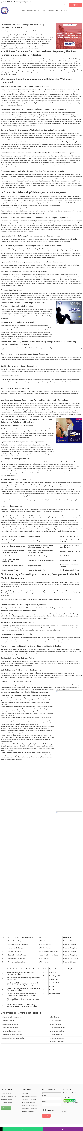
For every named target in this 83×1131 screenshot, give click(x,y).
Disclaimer (63, 10)
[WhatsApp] (23, 1129)
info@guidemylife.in (6, 1100)
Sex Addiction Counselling (29, 1096)
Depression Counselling (29, 1099)
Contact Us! (67, 599)
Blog (57, 10)
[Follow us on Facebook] (63, 1092)
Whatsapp (7, 1108)
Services (29, 10)
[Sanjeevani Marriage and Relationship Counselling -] (5, 10)
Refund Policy (78, 1127)
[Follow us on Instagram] (69, 1092)
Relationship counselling (29, 1102)
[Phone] (63, 1129)
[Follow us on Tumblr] (75, 1092)
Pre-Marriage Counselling (29, 1108)
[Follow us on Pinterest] (66, 1092)
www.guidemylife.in (6, 1103)
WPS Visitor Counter (73, 1102)
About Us (36, 10)
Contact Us (51, 10)
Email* (44, 1102)
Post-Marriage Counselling (29, 1105)
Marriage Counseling (28, 1111)
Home (23, 10)
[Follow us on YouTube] (72, 1092)
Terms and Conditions (65, 1127)
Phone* (44, 1095)
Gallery (43, 10)
